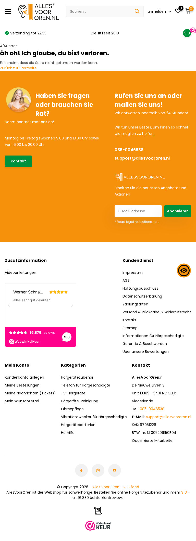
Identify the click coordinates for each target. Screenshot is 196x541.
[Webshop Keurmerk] (98, 526)
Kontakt (18, 161)
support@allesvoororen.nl (142, 158)
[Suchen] (137, 11)
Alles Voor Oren (105, 487)
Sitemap (130, 327)
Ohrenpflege (72, 408)
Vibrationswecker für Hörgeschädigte (94, 416)
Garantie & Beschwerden (144, 343)
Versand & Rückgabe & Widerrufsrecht (156, 312)
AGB (126, 280)
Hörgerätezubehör (77, 377)
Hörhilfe (68, 432)
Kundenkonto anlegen (24, 377)
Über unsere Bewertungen (145, 351)
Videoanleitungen (20, 272)
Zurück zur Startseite (18, 68)
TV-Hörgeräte (73, 393)
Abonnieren (178, 211)
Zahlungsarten (135, 304)
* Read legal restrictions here (137, 222)
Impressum (132, 272)
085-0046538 (129, 150)
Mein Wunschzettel (22, 401)
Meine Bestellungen (22, 385)
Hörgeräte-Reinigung (79, 401)
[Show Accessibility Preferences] (184, 271)
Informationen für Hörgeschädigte (153, 335)
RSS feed (131, 487)
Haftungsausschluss (140, 288)
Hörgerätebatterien (78, 424)
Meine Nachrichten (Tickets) (30, 393)
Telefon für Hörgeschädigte (85, 385)
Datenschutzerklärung (142, 296)
